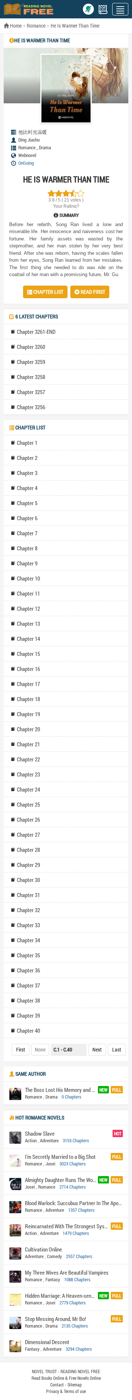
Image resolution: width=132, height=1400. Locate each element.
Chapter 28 (28, 849)
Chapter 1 (27, 442)
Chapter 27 (28, 834)
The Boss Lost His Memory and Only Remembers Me (60, 1089)
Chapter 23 (28, 774)
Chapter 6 (27, 518)
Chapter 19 (28, 714)
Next (97, 1049)
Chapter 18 (28, 699)
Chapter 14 (28, 638)
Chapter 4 (27, 488)
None (40, 1049)
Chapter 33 (28, 925)
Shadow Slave (40, 1133)
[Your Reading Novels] (103, 9)
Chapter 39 (28, 1015)
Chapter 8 (27, 548)
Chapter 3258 (31, 377)
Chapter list (47, 291)
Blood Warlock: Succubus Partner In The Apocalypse (74, 1203)
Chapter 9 (27, 563)
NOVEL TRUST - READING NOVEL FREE (66, 1371)
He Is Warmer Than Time (75, 25)
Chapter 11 (28, 593)
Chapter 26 (28, 819)
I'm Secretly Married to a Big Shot (60, 1156)
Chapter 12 (28, 608)
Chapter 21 (28, 744)
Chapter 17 (28, 684)
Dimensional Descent (47, 1342)
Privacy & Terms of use (66, 1391)
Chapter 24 (28, 789)
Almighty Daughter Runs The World (60, 1179)
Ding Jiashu (29, 139)
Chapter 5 (27, 503)
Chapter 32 (28, 910)
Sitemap (74, 1385)
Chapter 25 (28, 804)
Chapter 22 (28, 759)
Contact (57, 1385)
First (20, 1049)
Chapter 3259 (31, 361)
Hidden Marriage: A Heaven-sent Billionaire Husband (60, 1295)
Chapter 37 (28, 985)
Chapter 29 (28, 864)
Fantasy (52, 1279)
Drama (45, 147)
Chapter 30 (28, 879)
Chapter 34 (28, 940)
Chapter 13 (28, 623)
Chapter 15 (28, 653)
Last (116, 1049)
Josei (50, 1163)
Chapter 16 (28, 668)
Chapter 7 (27, 533)
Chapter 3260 (31, 346)
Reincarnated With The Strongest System (67, 1226)
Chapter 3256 (31, 407)
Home (15, 25)
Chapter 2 (27, 457)
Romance (36, 25)
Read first (92, 291)
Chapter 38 (28, 1000)
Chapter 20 (28, 729)
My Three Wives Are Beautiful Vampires (67, 1272)
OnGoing (26, 163)
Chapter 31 (28, 895)
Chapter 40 (28, 1030)
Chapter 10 (28, 578)
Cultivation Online (43, 1249)
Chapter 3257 (31, 392)
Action (31, 1140)
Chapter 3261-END (36, 331)
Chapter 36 (28, 970)
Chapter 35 (28, 955)
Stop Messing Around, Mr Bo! (55, 1318)
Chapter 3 (27, 472)
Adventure (49, 1140)
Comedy (54, 1256)
